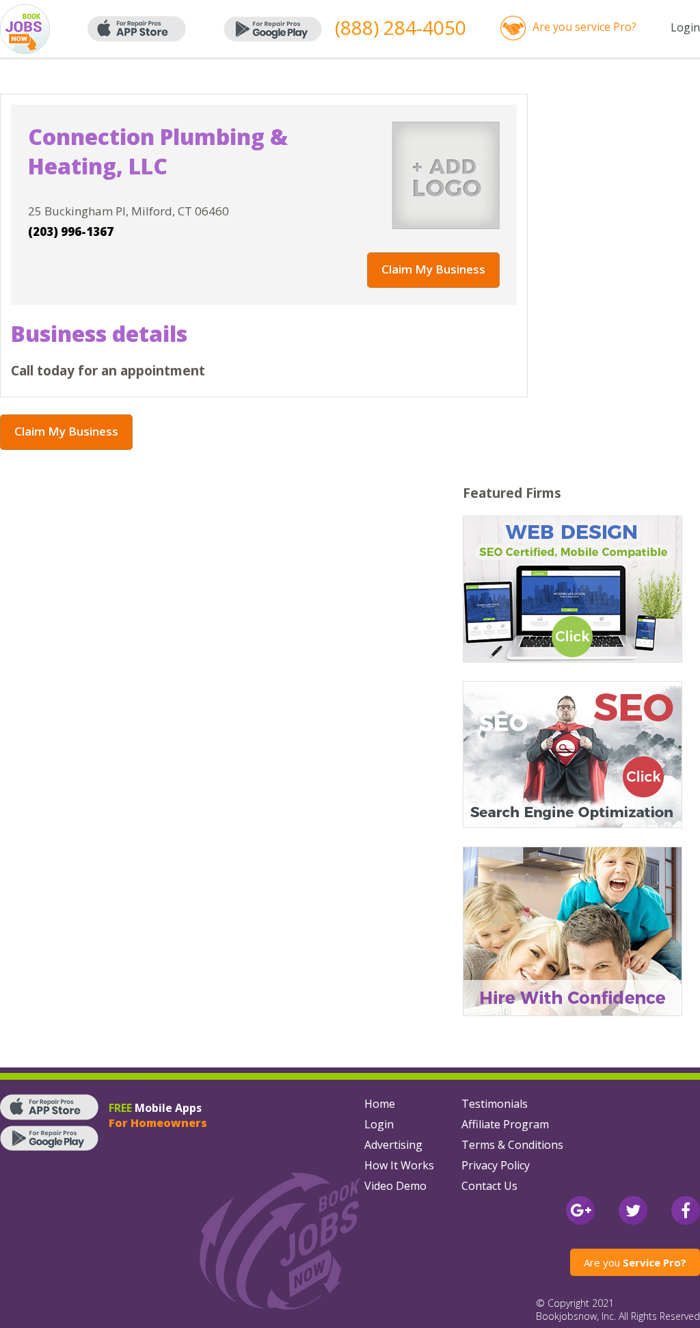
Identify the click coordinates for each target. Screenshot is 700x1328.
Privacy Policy (495, 1165)
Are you (635, 1262)
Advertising (393, 1144)
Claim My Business (433, 269)
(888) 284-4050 (400, 27)
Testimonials (494, 1103)
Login (685, 27)
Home (379, 1103)
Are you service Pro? (584, 26)
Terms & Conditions (512, 1144)
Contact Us (489, 1185)
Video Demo (395, 1185)
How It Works (399, 1165)
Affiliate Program (505, 1124)
